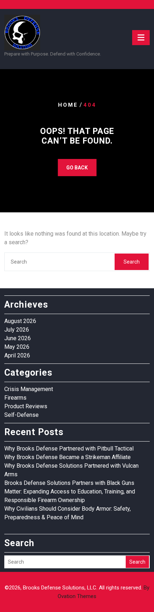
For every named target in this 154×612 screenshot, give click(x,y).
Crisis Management (28, 389)
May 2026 (16, 346)
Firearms (15, 397)
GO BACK (77, 167)
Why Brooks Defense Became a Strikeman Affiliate (67, 457)
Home (68, 104)
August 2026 (20, 321)
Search (132, 262)
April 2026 (17, 355)
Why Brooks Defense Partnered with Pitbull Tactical (69, 448)
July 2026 (16, 329)
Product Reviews (25, 406)
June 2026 (17, 338)
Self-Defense (21, 414)
